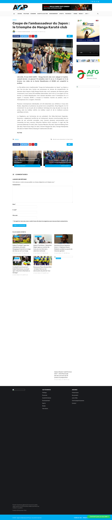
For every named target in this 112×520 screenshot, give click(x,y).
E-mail (15, 210)
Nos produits (75, 395)
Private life (86, 517)
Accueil (20, 13)
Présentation (75, 392)
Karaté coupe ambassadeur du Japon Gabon (63, 139)
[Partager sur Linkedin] (36, 36)
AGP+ (86, 13)
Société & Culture (42, 13)
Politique (26, 13)
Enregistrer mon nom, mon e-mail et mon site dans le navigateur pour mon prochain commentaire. (41, 221)
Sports (61, 13)
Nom (14, 204)
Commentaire (16, 184)
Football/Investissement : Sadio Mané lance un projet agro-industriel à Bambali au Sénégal (21, 269)
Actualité (38, 236)
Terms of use (78, 517)
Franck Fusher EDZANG (24, 31)
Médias (81, 13)
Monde (75, 13)
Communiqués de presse (78, 400)
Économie (33, 13)
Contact (74, 403)
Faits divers (45, 408)
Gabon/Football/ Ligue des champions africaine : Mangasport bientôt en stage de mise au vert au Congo (22, 248)
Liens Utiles (75, 398)
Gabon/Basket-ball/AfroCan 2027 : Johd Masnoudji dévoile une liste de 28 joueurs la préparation (63, 374)
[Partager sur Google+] (30, 36)
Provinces (68, 13)
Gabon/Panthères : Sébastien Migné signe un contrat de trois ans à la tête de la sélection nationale (42, 248)
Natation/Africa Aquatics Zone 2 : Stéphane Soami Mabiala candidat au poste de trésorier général (63, 248)
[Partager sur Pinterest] (33, 36)
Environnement (53, 13)
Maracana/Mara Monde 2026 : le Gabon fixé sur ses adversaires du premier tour (42, 269)
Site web (15, 215)
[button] (98, 516)
